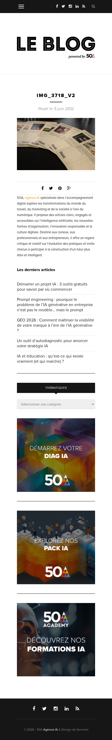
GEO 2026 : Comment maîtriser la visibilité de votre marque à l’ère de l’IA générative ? (55, 325)
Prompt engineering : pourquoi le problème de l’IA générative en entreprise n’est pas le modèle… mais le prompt (55, 305)
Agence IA (50, 729)
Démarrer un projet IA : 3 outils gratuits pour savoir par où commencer (52, 287)
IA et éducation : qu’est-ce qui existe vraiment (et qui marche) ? (50, 359)
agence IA (32, 198)
